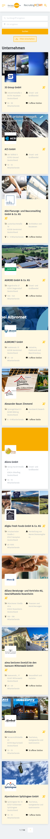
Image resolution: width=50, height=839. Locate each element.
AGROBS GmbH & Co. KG (17, 280)
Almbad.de (10, 731)
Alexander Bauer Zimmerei (19, 403)
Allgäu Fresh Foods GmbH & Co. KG (23, 526)
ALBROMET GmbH (14, 342)
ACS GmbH (10, 149)
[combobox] (25, 18)
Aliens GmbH (11, 462)
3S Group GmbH (13, 87)
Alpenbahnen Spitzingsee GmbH (22, 796)
